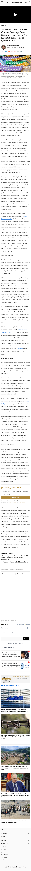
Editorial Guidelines (23, 574)
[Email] (18, 51)
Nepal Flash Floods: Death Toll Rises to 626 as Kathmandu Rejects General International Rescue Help (15, 768)
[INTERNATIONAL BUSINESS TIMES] (16, 2)
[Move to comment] (21, 51)
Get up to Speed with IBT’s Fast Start (20, 676)
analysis (20, 348)
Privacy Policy (22, 502)
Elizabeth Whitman (14, 45)
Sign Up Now (6, 679)
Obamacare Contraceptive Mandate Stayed (15, 562)
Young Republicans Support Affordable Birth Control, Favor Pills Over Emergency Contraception (15, 557)
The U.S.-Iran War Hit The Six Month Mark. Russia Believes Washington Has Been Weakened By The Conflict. (15, 795)
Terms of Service (12, 502)
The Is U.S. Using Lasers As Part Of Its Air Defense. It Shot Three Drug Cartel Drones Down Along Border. (15, 736)
